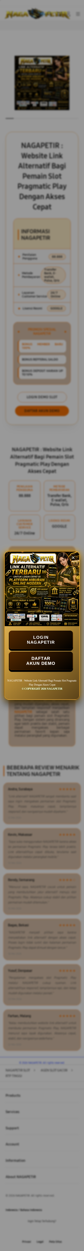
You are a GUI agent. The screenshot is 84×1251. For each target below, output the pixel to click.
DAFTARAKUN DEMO (41, 661)
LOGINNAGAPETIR (41, 640)
